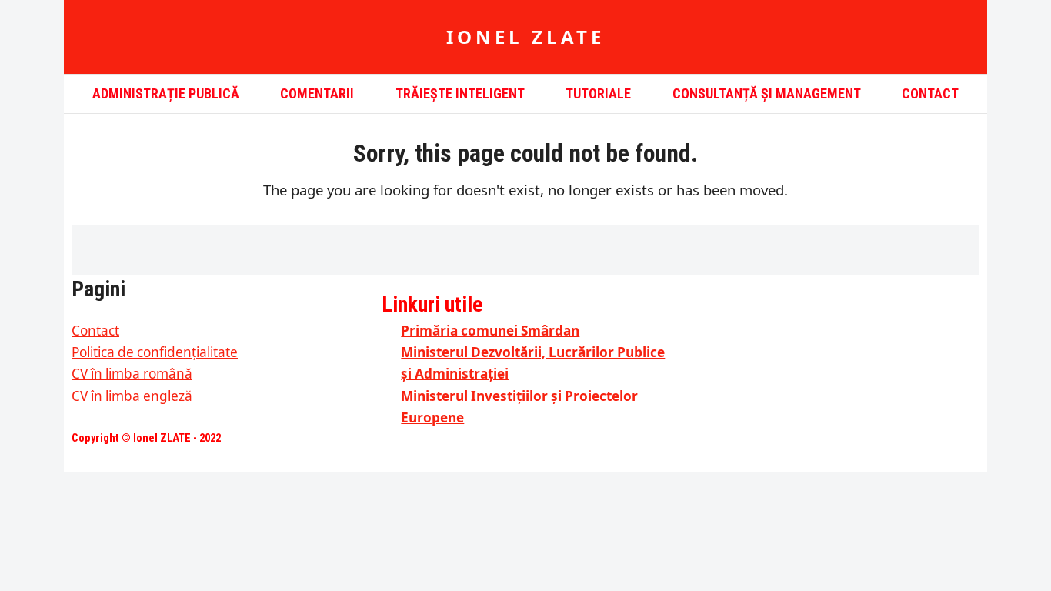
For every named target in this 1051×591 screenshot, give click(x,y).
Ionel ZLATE (525, 36)
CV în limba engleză (132, 396)
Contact (95, 330)
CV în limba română (132, 373)
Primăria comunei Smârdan (490, 330)
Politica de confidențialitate (155, 352)
